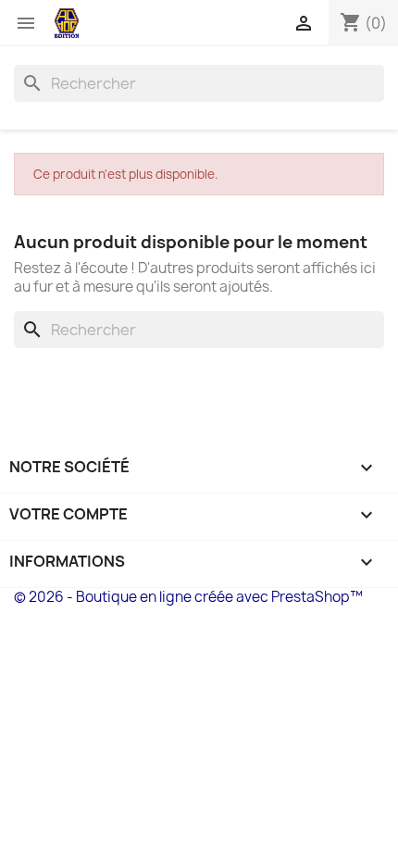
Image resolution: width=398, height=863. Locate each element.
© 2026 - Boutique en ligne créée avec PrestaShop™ (188, 597)
